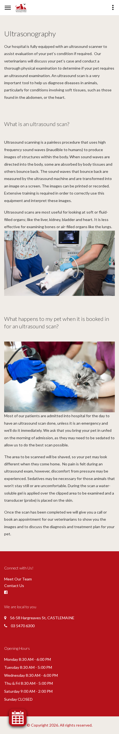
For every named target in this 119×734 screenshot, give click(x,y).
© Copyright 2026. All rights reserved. (59, 725)
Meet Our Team (18, 579)
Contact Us (14, 585)
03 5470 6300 (23, 625)
